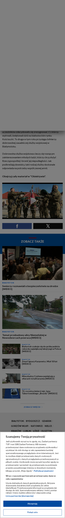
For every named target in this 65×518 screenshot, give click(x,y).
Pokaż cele (32, 512)
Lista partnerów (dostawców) (19, 496)
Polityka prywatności (44, 471)
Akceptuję (32, 503)
